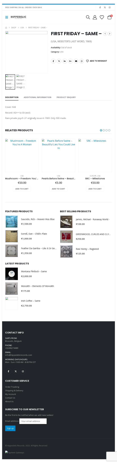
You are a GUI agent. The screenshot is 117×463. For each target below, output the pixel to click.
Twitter (59, 61)
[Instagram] (110, 7)
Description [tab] (11, 97)
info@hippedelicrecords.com (18, 355)
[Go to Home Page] (6, 27)
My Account (10, 394)
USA (62, 52)
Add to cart (21, 189)
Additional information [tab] (37, 97)
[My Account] (94, 17)
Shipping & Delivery (14, 390)
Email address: (12, 421)
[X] (105, 7)
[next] (110, 34)
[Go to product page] (22, 155)
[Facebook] (100, 7)
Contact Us (10, 397)
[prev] (105, 34)
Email (76, 61)
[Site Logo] (18, 17)
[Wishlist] (101, 17)
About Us (9, 401)
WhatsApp (81, 61)
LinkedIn (64, 61)
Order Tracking (12, 386)
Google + (70, 61)
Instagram (23, 371)
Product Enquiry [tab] (66, 97)
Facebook (53, 61)
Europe (93, 176)
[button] (7, 17)
